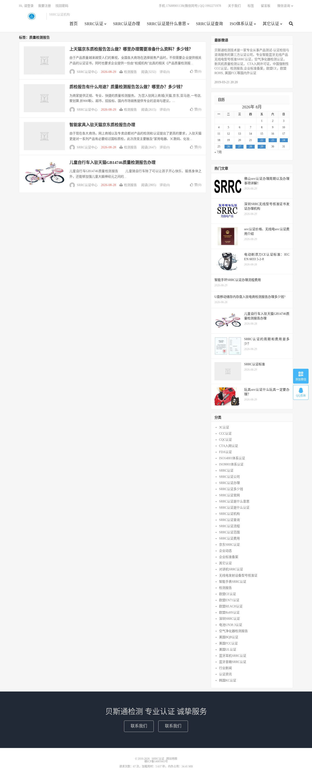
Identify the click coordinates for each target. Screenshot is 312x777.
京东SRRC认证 (229, 544)
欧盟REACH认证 (231, 606)
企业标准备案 (228, 557)
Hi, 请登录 (26, 6)
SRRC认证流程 (229, 526)
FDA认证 (225, 452)
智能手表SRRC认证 (232, 581)
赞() (197, 71)
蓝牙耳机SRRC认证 (232, 655)
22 (261, 140)
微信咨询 (283, 6)
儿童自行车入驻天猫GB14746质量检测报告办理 (112, 162)
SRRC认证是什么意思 (166, 23)
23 (272, 140)
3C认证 (224, 427)
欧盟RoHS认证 (229, 612)
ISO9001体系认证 (231, 464)
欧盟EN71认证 (229, 600)
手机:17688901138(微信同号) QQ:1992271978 (190, 6)
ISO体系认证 (241, 23)
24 (283, 140)
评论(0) (165, 72)
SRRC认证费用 (229, 538)
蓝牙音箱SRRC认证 (232, 662)
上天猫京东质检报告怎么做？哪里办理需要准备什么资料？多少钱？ (131, 49)
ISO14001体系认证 (232, 458)
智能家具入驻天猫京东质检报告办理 (102, 125)
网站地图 (171, 758)
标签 (251, 6)
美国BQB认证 (228, 637)
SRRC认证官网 (229, 495)
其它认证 (271, 23)
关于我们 (234, 6)
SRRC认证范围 (229, 532)
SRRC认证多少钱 (231, 489)
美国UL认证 (227, 649)
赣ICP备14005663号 (156, 761)
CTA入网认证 (228, 446)
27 (239, 146)
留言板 (265, 6)
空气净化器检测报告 (233, 631)
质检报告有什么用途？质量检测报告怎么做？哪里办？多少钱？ (127, 87)
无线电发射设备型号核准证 (238, 575)
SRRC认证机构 (229, 513)
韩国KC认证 (227, 680)
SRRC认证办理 (126, 23)
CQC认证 (225, 439)
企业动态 (225, 551)
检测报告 (130, 72)
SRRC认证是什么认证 (234, 507)
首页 (73, 23)
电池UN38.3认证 (230, 625)
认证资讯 (225, 674)
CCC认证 (225, 433)
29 (261, 146)
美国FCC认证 (228, 643)
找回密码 (62, 6)
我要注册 (44, 6)
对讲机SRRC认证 (231, 569)
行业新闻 (225, 668)
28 (250, 146)
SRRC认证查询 (209, 23)
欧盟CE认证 (227, 594)
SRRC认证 (31, 16)
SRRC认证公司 (229, 476)
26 (228, 146)
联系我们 (139, 726)
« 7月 (218, 152)
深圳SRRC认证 (229, 618)
